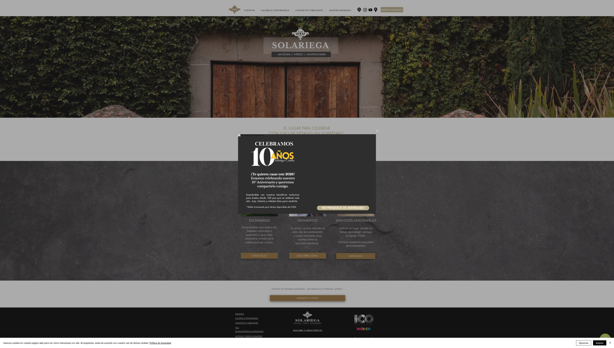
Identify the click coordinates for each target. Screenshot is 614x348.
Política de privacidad (160, 342)
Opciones (583, 342)
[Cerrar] (610, 342)
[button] (377, 130)
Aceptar (600, 342)
